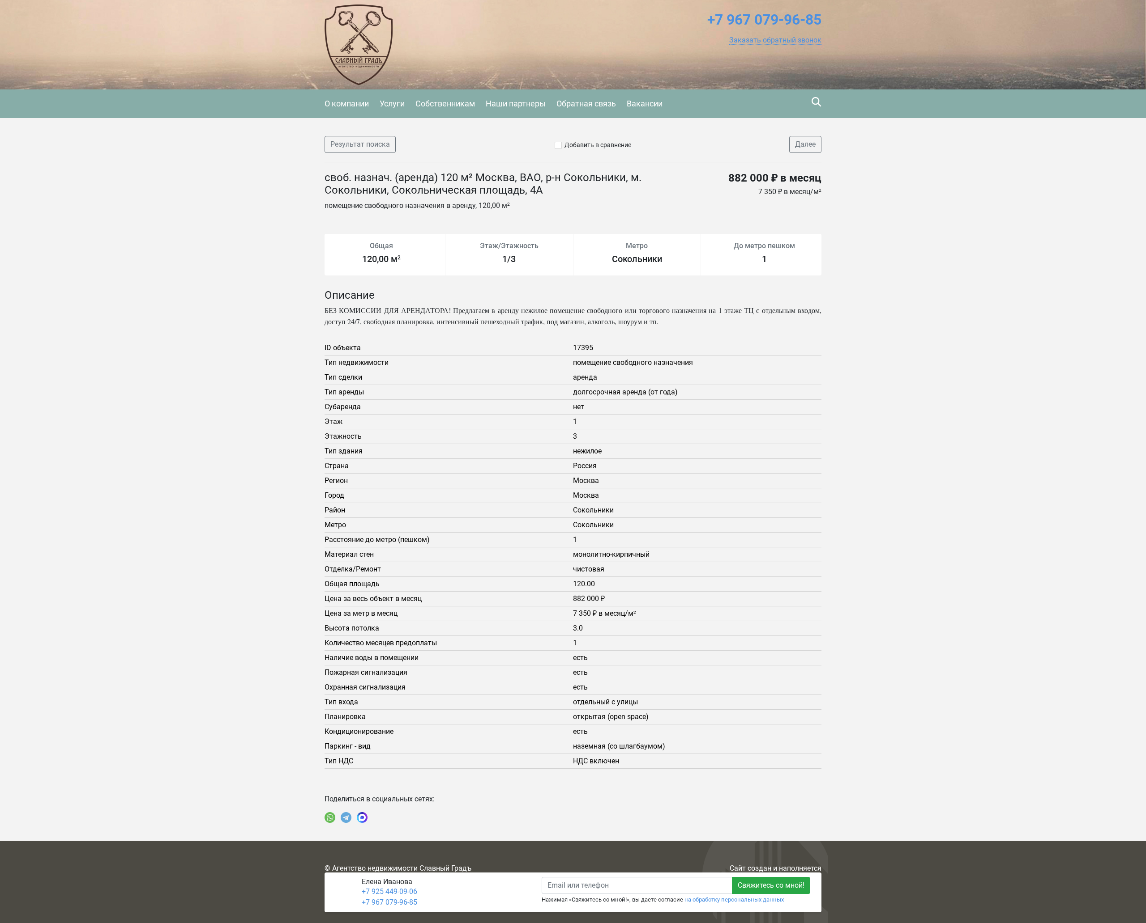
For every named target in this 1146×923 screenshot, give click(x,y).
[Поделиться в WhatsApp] (330, 817)
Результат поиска (360, 144)
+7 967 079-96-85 (389, 902)
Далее (805, 144)
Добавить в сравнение (597, 144)
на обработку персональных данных (734, 899)
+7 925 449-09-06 (389, 891)
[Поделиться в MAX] (362, 817)
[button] (775, 40)
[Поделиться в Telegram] (346, 817)
